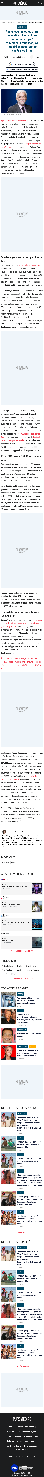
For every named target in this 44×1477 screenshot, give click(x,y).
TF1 (7, 879)
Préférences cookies (27, 1457)
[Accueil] (20, 3)
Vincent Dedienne (7, 970)
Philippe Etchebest (8, 966)
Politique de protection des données (21, 1441)
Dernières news (11, 22)
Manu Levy (20, 966)
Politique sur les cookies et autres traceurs (21, 1436)
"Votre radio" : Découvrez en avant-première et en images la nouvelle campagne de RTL (29, 1053)
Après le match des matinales (13, 120)
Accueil (3, 22)
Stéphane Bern (17, 974)
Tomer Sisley (20, 970)
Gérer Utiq (13, 1457)
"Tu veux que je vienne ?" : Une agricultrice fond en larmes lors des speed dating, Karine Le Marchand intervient (29, 1201)
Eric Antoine (6, 974)
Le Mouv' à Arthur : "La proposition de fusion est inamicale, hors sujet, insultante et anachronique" (29, 1018)
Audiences (5, 863)
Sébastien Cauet (31, 966)
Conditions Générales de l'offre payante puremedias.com (22, 1448)
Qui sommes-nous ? (13, 1431)
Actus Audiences (22, 22)
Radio (13, 863)
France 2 (8, 897)
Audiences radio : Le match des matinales (29, 1035)
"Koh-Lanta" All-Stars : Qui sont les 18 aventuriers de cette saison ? (29, 1161)
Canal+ (7, 933)
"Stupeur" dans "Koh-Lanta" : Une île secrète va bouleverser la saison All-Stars (29, 1144)
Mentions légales (29, 1431)
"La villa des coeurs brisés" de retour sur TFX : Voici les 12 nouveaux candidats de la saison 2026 (29, 1220)
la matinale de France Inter (29, 265)
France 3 (8, 915)
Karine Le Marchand (33, 970)
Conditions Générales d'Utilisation (21, 1427)
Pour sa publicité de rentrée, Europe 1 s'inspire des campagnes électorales (28, 1000)
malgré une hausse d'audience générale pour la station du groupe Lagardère (21, 623)
